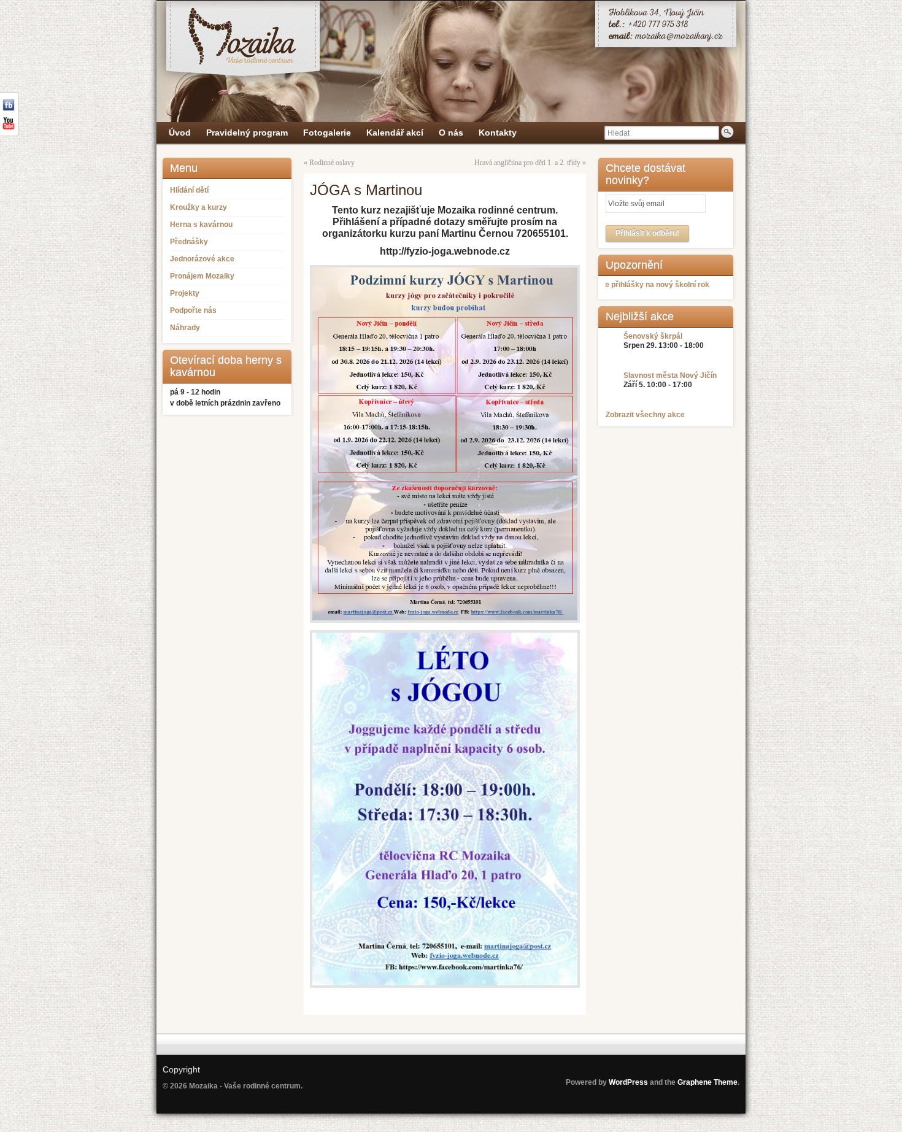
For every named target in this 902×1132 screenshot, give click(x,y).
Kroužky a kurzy (198, 207)
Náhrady (185, 327)
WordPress (628, 1082)
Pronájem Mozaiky (202, 276)
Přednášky (189, 241)
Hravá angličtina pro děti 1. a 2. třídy (527, 162)
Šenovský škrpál (652, 336)
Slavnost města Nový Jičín (670, 375)
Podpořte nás (193, 310)
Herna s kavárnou (201, 224)
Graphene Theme (707, 1082)
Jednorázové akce (202, 259)
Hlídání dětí (189, 190)
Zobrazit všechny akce (645, 414)
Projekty (184, 293)
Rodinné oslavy (332, 162)
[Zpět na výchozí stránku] (451, 61)
